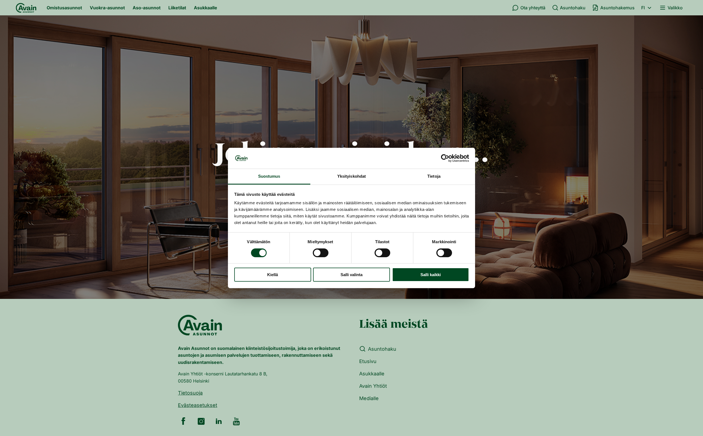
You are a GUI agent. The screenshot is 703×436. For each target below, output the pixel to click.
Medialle (369, 398)
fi (643, 7)
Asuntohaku (572, 7)
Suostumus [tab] (269, 176)
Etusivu (367, 361)
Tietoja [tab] (433, 176)
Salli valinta (351, 275)
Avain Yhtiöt (373, 386)
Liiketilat (177, 7)
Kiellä (272, 275)
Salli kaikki (430, 275)
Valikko (675, 7)
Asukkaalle (205, 7)
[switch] (320, 252)
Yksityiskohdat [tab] (351, 176)
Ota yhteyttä (532, 7)
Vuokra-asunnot (107, 7)
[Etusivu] (26, 7)
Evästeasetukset (197, 405)
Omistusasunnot (64, 7)
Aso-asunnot (147, 7)
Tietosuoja (190, 393)
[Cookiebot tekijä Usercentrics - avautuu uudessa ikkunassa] (445, 158)
